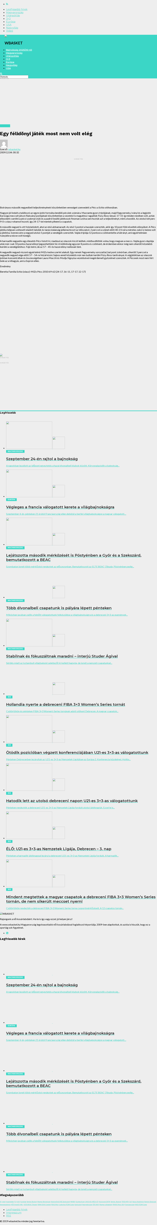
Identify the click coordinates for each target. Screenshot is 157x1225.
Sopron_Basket (116, 1201)
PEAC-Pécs (55, 1204)
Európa (10, 21)
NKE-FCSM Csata (141, 1204)
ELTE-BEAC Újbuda (30, 1204)
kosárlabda (10, 1201)
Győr (18, 1201)
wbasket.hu (14, 149)
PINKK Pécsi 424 (118, 1204)
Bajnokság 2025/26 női (19, 50)
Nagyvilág (12, 27)
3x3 (130, 1201)
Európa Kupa (80, 1201)
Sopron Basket (32, 1201)
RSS (8, 1215)
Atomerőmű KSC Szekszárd (60, 1201)
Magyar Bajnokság (43, 1201)
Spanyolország (87, 1204)
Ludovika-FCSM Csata (66, 1204)
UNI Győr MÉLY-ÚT (91, 1201)
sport (4, 1201)
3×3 (8, 18)
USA (8, 24)
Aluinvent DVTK (104, 1201)
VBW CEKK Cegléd (44, 1204)
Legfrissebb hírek (16, 9)
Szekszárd (78, 1204)
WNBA (72, 1201)
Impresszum (13, 1212)
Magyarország (14, 12)
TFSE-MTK (125, 1201)
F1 (15, 1201)
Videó (9, 30)
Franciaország (129, 1204)
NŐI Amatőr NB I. (17, 1204)
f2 (1, 1201)
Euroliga (23, 1201)
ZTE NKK (96, 1204)
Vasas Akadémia (138, 1201)
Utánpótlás (13, 15)
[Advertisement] (78, 102)
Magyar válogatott (105, 1204)
